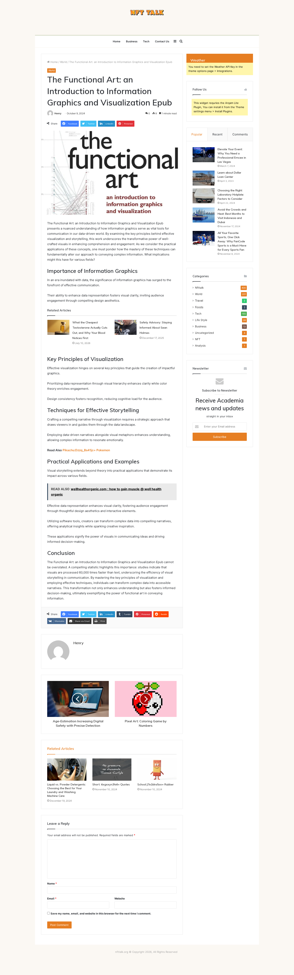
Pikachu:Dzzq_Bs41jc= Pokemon (86, 450)
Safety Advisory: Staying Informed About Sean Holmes (156, 328)
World (63, 62)
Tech (146, 41)
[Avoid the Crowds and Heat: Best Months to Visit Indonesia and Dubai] (204, 215)
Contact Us (162, 41)
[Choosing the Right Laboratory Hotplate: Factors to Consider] (204, 195)
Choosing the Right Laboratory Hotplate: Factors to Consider (231, 195)
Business (131, 41)
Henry (57, 113)
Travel (199, 300)
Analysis (200, 345)
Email (51, 898)
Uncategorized (204, 332)
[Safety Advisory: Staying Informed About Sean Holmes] (126, 327)
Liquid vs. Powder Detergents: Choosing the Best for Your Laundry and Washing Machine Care (66, 790)
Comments (240, 134)
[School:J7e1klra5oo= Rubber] (157, 769)
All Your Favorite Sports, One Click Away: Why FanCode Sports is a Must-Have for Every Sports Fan (232, 241)
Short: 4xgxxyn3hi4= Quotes (111, 784)
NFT (197, 339)
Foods (199, 307)
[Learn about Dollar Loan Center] (204, 178)
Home (116, 41)
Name (52, 883)
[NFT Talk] (147, 12)
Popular (196, 134)
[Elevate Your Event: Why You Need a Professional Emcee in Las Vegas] (204, 154)
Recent (217, 134)
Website (119, 898)
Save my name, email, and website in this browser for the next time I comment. (101, 913)
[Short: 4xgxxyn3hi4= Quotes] (112, 769)
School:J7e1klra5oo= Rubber (155, 784)
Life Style (201, 320)
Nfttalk (199, 287)
